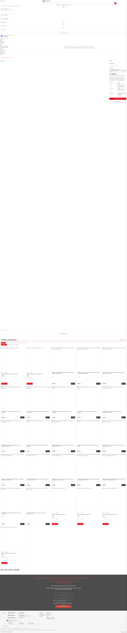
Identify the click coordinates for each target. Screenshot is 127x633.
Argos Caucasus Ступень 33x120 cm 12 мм (84, 514)
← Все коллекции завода (113, 65)
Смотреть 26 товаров (118, 98)
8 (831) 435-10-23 (11, 615)
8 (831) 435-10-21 (3, 22)
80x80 (8, 342)
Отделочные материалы (51, 617)
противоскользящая (15, 344)
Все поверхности (3, 344)
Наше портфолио (3, 50)
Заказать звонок (63, 606)
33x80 (15, 342)
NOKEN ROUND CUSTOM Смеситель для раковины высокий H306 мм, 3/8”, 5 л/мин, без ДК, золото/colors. (88, 479)
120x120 (11, 342)
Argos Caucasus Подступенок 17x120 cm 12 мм (8, 553)
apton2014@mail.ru (21, 617)
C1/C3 (9, 344)
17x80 (22, 342)
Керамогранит (2, 41)
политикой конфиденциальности (69, 603)
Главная (2, 57)
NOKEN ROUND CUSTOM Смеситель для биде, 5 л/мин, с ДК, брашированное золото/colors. (112, 412)
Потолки (1, 48)
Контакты (1, 54)
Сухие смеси (2, 42)
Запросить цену (118, 101)
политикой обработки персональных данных (60, 601)
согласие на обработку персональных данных (62, 600)
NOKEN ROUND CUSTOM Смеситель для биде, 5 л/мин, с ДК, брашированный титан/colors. (11, 445)
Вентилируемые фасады (4, 47)
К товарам (124, 70)
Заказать (73, 383)
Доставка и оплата (3, 53)
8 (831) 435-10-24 (3, 29)
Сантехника (2, 43)
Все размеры (3, 342)
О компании (2, 49)
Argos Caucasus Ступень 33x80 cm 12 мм (58, 514)
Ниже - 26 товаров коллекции (63, 333)
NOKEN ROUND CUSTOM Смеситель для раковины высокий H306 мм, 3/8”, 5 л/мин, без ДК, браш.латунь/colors (114, 479)
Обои (1, 44)
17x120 (26, 342)
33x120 (19, 342)
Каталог (1, 40)
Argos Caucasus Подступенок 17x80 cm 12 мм (110, 514)
